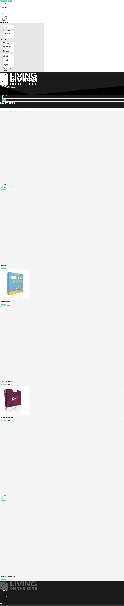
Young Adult (5, 56)
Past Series (5, 27)
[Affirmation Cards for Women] (62, 146)
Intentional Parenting (5, 301)
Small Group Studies (7, 46)
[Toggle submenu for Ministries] (6, 85)
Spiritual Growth (6, 67)
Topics (4, 10)
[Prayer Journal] (14, 226)
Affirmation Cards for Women (7, 186)
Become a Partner (6, 33)
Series (4, 42)
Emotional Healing (6, 61)
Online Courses (6, 45)
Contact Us (5, 37)
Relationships (5, 64)
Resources (4, 7)
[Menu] (0, 82)
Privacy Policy (5, 596)
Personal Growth (6, 59)
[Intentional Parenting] (14, 284)
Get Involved (4, 17)
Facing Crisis (5, 60)
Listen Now (4, 19)
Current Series (5, 26)
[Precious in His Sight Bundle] (14, 342)
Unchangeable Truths (7, 68)
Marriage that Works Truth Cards (8, 576)
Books (4, 47)
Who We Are (4, 16)
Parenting (5, 65)
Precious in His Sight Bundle (7, 381)
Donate (3, 21)
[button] (4, 100)
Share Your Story (6, 32)
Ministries (4, 17)
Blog (4, 49)
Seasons (4, 12)
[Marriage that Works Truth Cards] (14, 537)
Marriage (4, 63)
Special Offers (5, 18)
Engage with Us (6, 5)
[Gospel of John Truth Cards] (14, 400)
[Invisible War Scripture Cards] (62, 457)
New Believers (5, 55)
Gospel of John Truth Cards (7, 417)
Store (4, 50)
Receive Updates (6, 34)
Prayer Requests (6, 36)
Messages (4, 3)
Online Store (4, 95)
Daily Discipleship (6, 43)
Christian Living (6, 57)
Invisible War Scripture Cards (7, 497)
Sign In (3, 20)
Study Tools (3, 184)
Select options (4, 268)
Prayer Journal (4, 265)
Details (8, 189)
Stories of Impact (6, 28)
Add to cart (4, 189)
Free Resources (6, 51)
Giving (3, 591)
